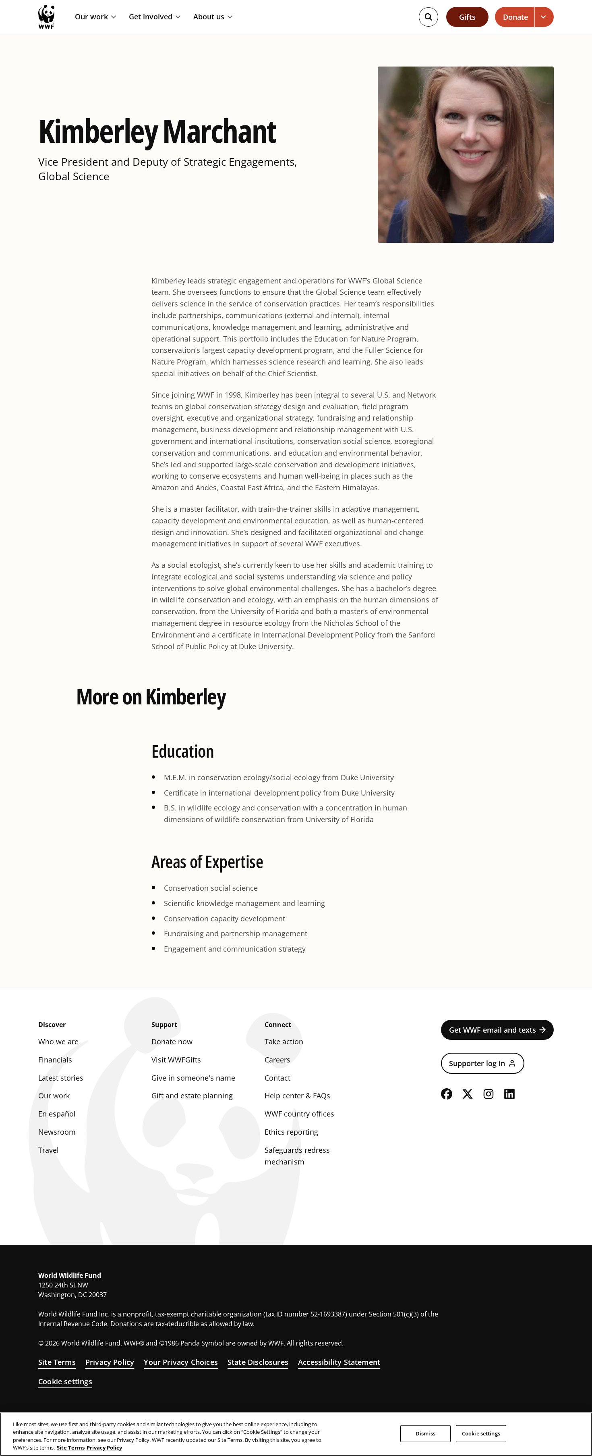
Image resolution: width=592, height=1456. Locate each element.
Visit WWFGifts (176, 1059)
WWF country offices (299, 1114)
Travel (48, 1150)
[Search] (428, 17)
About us (208, 17)
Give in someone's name (193, 1078)
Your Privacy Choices (181, 1362)
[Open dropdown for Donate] (544, 17)
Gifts (467, 17)
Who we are (58, 1041)
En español (57, 1114)
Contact (277, 1078)
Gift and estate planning (192, 1095)
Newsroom (57, 1132)
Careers (277, 1059)
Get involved (150, 17)
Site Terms (57, 1362)
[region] (296, 1434)
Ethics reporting (291, 1132)
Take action (284, 1041)
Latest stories (60, 1078)
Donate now (172, 1041)
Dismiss (425, 1433)
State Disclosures (258, 1362)
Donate (515, 17)
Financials (55, 1059)
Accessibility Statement (339, 1362)
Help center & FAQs (297, 1095)
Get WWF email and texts (492, 1030)
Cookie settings (65, 1381)
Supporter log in (477, 1063)
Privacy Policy (110, 1362)
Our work (91, 17)
